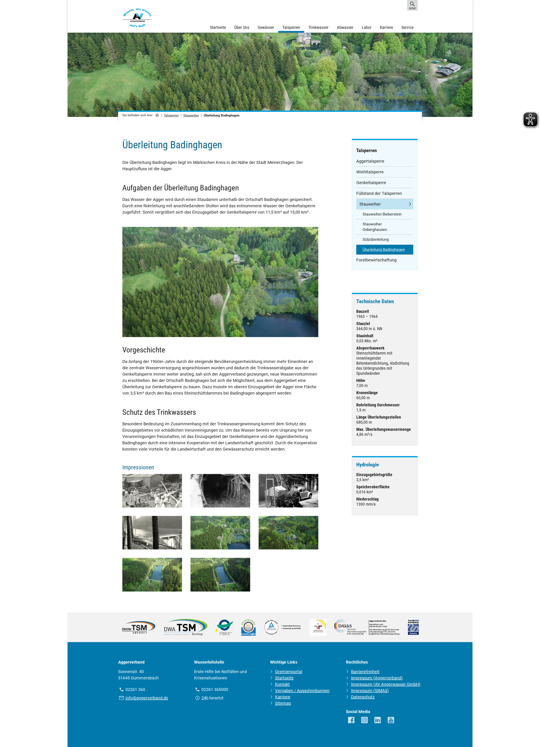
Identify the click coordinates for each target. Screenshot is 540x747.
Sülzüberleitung (376, 239)
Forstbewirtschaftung (376, 259)
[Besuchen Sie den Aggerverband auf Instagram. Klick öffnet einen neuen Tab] (364, 720)
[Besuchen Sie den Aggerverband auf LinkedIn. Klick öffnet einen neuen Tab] (377, 720)
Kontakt (282, 684)
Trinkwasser (318, 27)
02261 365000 (214, 689)
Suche (412, 8)
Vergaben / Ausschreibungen (302, 690)
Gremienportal (288, 671)
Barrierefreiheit (365, 671)
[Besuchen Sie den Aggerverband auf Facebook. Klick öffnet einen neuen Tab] (351, 720)
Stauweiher (191, 115)
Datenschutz (363, 696)
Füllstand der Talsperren (379, 193)
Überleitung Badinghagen (384, 250)
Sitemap (283, 703)
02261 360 (135, 689)
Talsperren (291, 27)
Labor (366, 27)
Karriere (386, 27)
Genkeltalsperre (371, 182)
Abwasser (345, 27)
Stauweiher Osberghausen (375, 227)
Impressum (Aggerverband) (377, 677)
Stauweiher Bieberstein (382, 214)
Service (407, 27)
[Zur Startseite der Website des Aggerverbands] (137, 18)
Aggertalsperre (370, 161)
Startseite (218, 27)
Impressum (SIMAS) (370, 690)
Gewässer (266, 27)
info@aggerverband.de (147, 697)
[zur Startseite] (157, 115)
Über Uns (241, 27)
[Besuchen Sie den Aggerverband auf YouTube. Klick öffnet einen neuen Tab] (391, 720)
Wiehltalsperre (370, 171)
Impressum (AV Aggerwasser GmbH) (385, 684)
